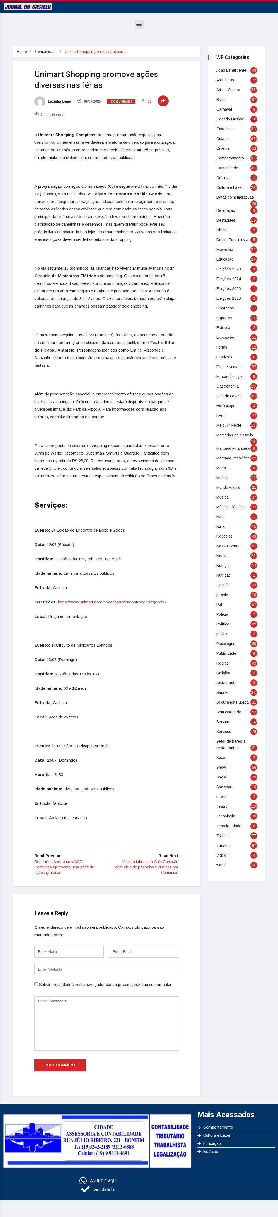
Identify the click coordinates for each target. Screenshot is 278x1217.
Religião (223, 673)
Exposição (225, 337)
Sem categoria (228, 712)
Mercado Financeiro (233, 448)
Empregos (225, 308)
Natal (220, 517)
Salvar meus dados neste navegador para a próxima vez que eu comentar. (105, 984)
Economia (224, 249)
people (222, 595)
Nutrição (223, 575)
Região (222, 663)
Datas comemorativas (235, 197)
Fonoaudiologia (229, 376)
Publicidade (226, 653)
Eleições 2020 (228, 269)
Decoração (225, 210)
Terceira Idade (228, 826)
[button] (139, 24)
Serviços (223, 731)
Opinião (223, 585)
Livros (221, 415)
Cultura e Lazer (229, 187)
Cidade (222, 138)
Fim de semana (229, 367)
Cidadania (225, 129)
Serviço (222, 722)
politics (222, 634)
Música (222, 497)
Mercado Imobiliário (233, 458)
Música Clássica (230, 507)
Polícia (222, 614)
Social (221, 777)
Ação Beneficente (231, 70)
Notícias (223, 556)
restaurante (226, 683)
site (105, 239)
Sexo (220, 757)
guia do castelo (229, 396)
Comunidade (46, 51)
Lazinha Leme (59, 101)
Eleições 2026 (228, 288)
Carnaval (224, 109)
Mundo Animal (228, 487)
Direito (222, 230)
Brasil (221, 99)
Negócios (224, 536)
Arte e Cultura (228, 90)
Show (221, 767)
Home (22, 51)
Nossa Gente (227, 546)
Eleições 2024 (228, 279)
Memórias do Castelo (234, 435)
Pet (219, 604)
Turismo (223, 845)
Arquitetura (225, 80)
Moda (221, 468)
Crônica (223, 177)
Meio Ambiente (228, 425)
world (221, 865)
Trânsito (223, 835)
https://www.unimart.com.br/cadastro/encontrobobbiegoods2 (112, 602)
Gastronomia (227, 386)
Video (221, 855)
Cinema (222, 148)
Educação (224, 259)
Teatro (222, 806)
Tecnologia (225, 816)
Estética (223, 327)
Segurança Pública (232, 702)
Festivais (224, 357)
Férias (221, 347)
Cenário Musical (230, 119)
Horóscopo (225, 406)
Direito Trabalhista (232, 240)
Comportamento (230, 158)
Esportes (224, 318)
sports (222, 796)
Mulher (222, 477)
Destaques (225, 220)
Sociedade (225, 787)
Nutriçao (223, 565)
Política (222, 624)
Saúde (222, 692)
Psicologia (225, 643)
